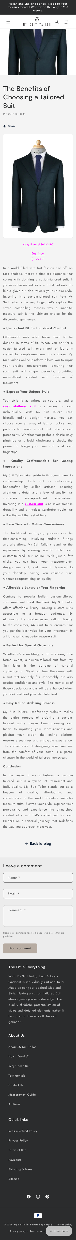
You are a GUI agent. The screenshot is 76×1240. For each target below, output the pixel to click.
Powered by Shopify (41, 1224)
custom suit (34, 504)
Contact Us (15, 1085)
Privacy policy (18, 1231)
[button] (8, 21)
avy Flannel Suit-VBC (39, 244)
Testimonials (16, 1075)
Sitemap (13, 1179)
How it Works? (18, 1056)
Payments (14, 1160)
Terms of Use (17, 1150)
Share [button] (12, 126)
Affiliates (14, 1104)
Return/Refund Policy (22, 1131)
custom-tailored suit (19, 406)
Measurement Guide (22, 1094)
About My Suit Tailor (22, 1047)
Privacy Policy (18, 1140)
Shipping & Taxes (20, 1169)
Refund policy (64, 1224)
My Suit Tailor (22, 1224)
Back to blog (40, 843)
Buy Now (38, 253)
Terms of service (39, 1231)
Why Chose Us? (19, 1066)
